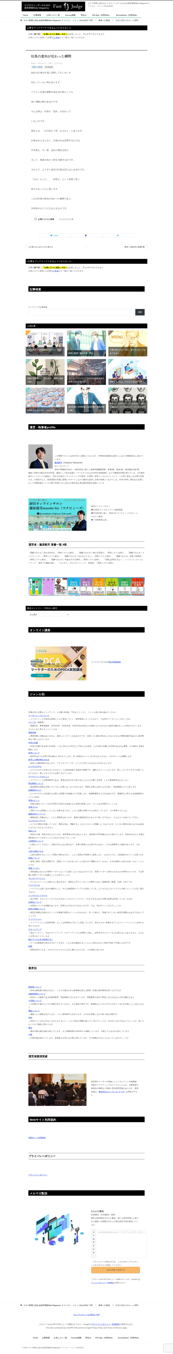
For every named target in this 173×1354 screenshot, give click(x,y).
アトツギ (32, 722)
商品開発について (36, 783)
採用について (34, 858)
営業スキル (33, 807)
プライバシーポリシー (37, 1175)
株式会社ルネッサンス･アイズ (111, 1092)
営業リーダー (34, 868)
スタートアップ (35, 929)
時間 (30, 946)
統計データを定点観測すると (40, 939)
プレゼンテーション (36, 878)
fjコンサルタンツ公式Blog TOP (86, 1315)
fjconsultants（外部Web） (127, 15)
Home (25, 15)
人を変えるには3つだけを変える (40, 247)
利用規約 (110, 1283)
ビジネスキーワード (36, 821)
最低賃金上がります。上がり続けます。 (44, 410)
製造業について (35, 987)
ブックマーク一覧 (66, 219)
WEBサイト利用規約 (37, 1138)
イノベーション (35, 919)
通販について (34, 1011)
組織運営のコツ (35, 790)
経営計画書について (36, 909)
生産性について (35, 902)
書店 (30, 1028)
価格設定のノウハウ (36, 814)
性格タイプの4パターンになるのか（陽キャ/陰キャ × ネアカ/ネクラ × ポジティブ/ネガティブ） (128, 406)
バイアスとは (34, 885)
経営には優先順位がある (38, 760)
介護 (30, 1034)
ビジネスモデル (35, 766)
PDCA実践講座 (114, 662)
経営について (34, 753)
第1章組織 (49, 67)
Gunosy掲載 (70, 15)
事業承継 (32, 732)
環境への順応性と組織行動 (134, 247)
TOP (58, 20)
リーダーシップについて (38, 715)
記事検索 (37, 15)
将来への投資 (37, 67)
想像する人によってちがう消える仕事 (126, 382)
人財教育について (36, 841)
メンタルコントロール (37, 895)
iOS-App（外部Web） (101, 15)
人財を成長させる (36, 851)
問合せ (84, 15)
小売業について (35, 1001)
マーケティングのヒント (38, 776)
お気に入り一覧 (53, 15)
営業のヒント (34, 800)
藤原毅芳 (58, 463)
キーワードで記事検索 (37, 307)
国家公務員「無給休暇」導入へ (81, 353)
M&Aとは (32, 831)
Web (30, 1017)
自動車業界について (36, 994)
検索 (140, 312)
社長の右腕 (33, 743)
